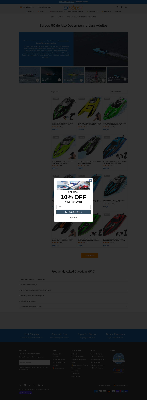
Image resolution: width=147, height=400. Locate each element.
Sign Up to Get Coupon (73, 212)
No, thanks (73, 218)
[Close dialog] (90, 180)
